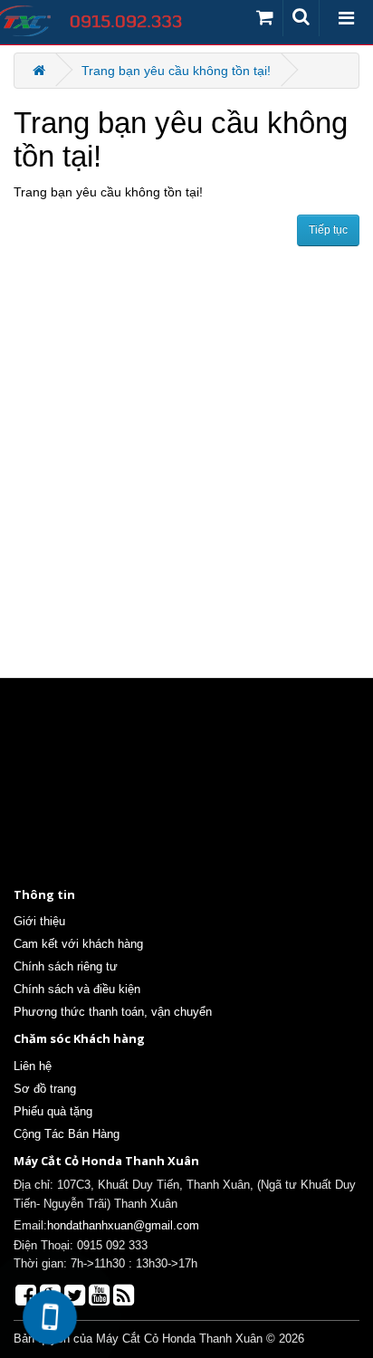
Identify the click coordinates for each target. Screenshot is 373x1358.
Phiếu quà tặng (53, 1111)
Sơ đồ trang (45, 1088)
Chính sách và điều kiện (77, 989)
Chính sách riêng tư (66, 966)
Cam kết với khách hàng (78, 944)
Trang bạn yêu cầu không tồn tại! (176, 70)
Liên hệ (33, 1066)
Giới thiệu (39, 921)
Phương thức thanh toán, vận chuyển (113, 1011)
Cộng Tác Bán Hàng (67, 1134)
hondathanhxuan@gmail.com (123, 1225)
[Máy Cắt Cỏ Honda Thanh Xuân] (102, 21)
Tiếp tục (328, 230)
